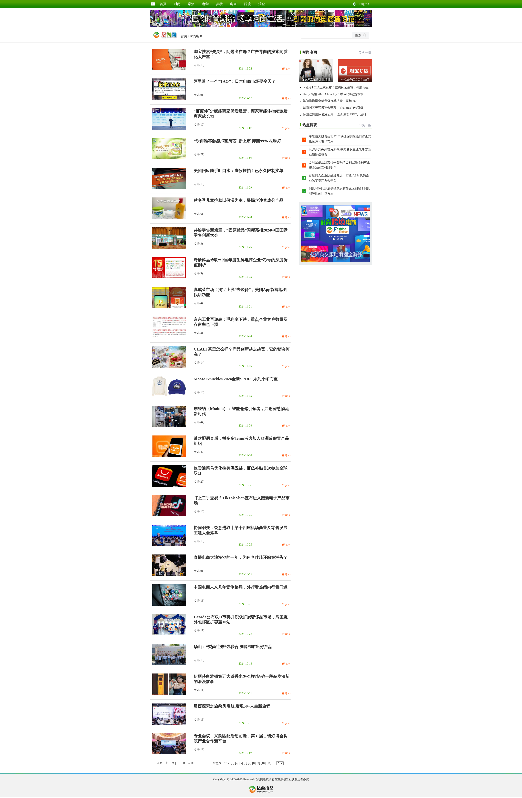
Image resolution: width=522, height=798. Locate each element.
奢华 (205, 4)
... (273, 763)
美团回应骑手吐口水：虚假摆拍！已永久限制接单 (238, 170)
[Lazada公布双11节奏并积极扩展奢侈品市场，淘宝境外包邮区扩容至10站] (168, 634)
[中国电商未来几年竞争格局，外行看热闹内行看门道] (168, 604)
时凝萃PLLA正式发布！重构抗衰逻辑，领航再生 (335, 87)
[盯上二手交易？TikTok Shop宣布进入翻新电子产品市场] (168, 515)
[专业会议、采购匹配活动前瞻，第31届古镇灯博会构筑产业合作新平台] (168, 753)
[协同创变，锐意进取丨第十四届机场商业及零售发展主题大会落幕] (168, 545)
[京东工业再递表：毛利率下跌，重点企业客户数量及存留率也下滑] (168, 336)
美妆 (219, 4)
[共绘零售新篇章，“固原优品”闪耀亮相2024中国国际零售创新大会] (168, 247)
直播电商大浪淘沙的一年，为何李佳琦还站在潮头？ (241, 557)
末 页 (190, 763)
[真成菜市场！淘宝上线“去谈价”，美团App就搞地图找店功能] (168, 307)
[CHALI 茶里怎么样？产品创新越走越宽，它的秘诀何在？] (168, 366)
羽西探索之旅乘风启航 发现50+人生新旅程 (232, 706)
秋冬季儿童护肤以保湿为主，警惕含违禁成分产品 (238, 200)
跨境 (247, 4)
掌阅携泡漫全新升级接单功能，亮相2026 (330, 101)
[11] (269, 763)
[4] (237, 763)
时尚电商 (196, 36)
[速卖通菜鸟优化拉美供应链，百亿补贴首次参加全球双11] (168, 485)
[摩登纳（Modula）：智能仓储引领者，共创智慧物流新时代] (168, 426)
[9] (258, 763)
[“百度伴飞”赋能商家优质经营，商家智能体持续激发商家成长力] (168, 128)
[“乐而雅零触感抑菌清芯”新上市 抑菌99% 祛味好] (168, 158)
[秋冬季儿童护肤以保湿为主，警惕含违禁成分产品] (168, 217)
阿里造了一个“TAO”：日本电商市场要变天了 (235, 81)
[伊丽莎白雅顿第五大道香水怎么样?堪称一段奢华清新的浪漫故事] (168, 693)
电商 (233, 4)
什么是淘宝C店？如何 (355, 79)
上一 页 (169, 763)
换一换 (366, 52)
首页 (163, 4)
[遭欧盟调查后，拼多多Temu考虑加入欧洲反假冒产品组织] (168, 455)
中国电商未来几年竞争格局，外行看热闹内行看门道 (241, 587)
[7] (249, 763)
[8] (254, 763)
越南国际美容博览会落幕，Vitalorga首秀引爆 (333, 107)
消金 (261, 4)
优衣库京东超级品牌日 (316, 79)
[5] (241, 763)
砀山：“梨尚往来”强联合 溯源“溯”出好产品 (233, 646)
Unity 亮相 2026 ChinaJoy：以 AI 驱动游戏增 (333, 94)
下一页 (181, 763)
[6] (245, 763)
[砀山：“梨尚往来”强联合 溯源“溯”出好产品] (168, 664)
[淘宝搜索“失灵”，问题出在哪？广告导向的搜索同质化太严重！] (168, 69)
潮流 (191, 4)
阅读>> (286, 68)
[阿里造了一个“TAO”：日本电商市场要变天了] (168, 98)
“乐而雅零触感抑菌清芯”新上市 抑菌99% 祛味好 (237, 141)
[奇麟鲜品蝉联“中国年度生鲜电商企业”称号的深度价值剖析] (168, 277)
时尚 (177, 4)
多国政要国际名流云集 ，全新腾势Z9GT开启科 (334, 114)
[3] (232, 763)
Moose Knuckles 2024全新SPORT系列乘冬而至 (236, 379)
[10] (263, 763)
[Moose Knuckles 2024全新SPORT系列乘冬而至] (168, 396)
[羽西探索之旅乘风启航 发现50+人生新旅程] (168, 723)
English (364, 4)
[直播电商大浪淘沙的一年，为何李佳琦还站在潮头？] (168, 574)
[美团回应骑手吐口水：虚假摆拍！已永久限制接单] (168, 188)
